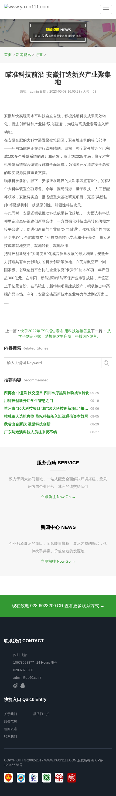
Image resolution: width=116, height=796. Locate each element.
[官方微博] (15, 685)
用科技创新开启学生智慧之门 (28, 400)
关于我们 (10, 714)
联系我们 (10, 736)
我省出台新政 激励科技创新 (27, 424)
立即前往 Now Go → (58, 497)
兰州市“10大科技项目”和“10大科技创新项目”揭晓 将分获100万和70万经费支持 (47, 408)
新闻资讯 (23, 54)
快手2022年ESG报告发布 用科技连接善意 (56, 331)
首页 (8, 54)
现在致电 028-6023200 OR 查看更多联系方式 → (58, 605)
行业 (39, 54)
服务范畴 (10, 721)
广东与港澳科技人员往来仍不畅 (30, 432)
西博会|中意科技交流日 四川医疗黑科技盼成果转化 (46, 393)
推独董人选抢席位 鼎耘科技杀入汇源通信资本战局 (46, 416)
